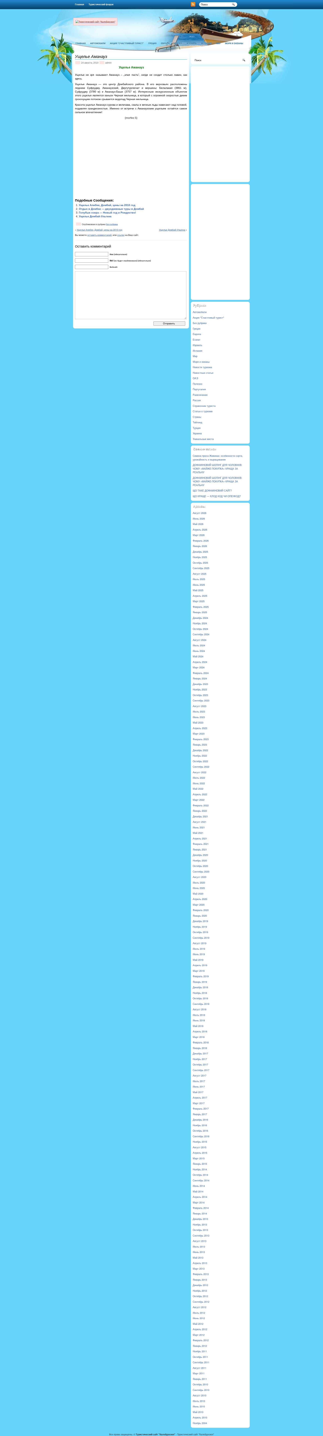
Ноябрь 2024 (200, 623)
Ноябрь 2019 (200, 926)
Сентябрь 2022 (201, 766)
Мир (218, 43)
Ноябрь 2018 (200, 993)
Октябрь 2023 (200, 695)
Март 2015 (198, 1158)
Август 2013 (199, 1241)
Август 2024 (199, 640)
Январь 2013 (200, 1279)
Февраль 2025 (201, 607)
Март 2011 (198, 1373)
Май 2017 (198, 1092)
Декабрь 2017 (200, 1053)
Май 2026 (198, 524)
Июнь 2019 (199, 954)
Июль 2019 (199, 948)
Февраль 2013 (201, 1274)
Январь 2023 (200, 744)
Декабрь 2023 (200, 684)
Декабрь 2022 (200, 750)
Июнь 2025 (199, 584)
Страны (197, 417)
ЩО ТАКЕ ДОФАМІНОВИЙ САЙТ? (212, 490)
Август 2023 (199, 706)
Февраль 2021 (201, 844)
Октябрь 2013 (200, 1230)
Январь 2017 (200, 1114)
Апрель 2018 (200, 1031)
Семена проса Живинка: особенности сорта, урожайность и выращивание (218, 457)
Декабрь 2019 (200, 921)
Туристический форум (101, 4)
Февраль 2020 (201, 910)
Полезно (197, 384)
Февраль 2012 (201, 1340)
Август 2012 (199, 1307)
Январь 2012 (200, 1346)
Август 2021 (199, 822)
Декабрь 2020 (200, 855)
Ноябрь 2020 (200, 860)
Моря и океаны (234, 43)
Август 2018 (199, 1009)
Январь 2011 (200, 1379)
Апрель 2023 (200, 728)
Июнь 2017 (199, 1086)
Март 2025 (198, 601)
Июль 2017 (199, 1081)
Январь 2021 (200, 849)
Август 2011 (199, 1368)
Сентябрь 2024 (201, 634)
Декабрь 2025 (200, 551)
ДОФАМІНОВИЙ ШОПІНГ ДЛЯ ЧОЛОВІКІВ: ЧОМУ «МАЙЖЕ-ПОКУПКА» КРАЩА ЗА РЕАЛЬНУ (217, 468)
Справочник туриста (204, 406)
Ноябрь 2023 (200, 689)
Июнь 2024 (199, 651)
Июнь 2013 (199, 1252)
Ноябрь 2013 (200, 1224)
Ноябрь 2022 (200, 755)
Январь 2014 (200, 1213)
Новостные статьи (203, 372)
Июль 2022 (199, 777)
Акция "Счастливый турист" (127, 43)
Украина (197, 433)
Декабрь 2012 (200, 1285)
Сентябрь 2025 (201, 568)
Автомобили (97, 43)
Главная (79, 4)
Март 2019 (198, 971)
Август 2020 (199, 877)
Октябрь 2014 (200, 1175)
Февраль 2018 (201, 1042)
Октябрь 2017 (200, 1064)
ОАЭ (195, 378)
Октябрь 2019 (200, 932)
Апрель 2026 (200, 529)
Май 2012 (198, 1324)
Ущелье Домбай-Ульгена (95, 216)
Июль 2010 (199, 1401)
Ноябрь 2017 (200, 1059)
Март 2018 (198, 1037)
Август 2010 (199, 1395)
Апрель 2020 (200, 899)
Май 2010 (198, 1412)
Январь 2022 (200, 811)
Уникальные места (203, 439)
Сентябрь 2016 (201, 1136)
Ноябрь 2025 (200, 557)
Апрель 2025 (200, 596)
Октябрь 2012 (200, 1296)
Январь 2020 (200, 915)
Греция (152, 43)
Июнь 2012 (199, 1318)
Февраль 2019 (201, 976)
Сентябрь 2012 (201, 1301)
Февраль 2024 (201, 673)
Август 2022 (199, 772)
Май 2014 (198, 1191)
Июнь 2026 (199, 518)
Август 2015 (199, 1147)
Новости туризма (202, 367)
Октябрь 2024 (200, 629)
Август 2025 (199, 573)
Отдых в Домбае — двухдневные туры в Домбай (111, 208)
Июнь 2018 (199, 1020)
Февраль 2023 (201, 739)
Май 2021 (198, 833)
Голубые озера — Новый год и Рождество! (107, 212)
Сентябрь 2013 (201, 1235)
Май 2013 (198, 1257)
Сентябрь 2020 (201, 871)
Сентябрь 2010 (201, 1390)
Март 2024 (198, 667)
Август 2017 (199, 1075)
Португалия (199, 389)
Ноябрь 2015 (200, 1141)
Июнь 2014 (199, 1186)
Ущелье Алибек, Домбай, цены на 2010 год (107, 205)
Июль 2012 (199, 1312)
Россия (197, 400)
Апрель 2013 (200, 1263)
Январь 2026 (200, 546)
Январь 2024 (200, 678)
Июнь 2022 (199, 783)
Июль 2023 (199, 711)
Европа (165, 43)
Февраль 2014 (201, 1208)
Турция (197, 428)
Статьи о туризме (203, 411)
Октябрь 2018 (200, 998)
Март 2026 (198, 535)
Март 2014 (198, 1202)
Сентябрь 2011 (201, 1362)
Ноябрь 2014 (200, 1169)
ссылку (120, 234)
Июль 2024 (199, 645)
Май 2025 (198, 590)
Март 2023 (198, 733)
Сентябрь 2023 (201, 700)
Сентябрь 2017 (201, 1070)
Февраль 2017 (201, 1108)
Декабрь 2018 (200, 987)
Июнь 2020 (199, 888)
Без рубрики (112, 224)
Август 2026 (199, 513)
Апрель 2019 (200, 965)
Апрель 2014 (200, 1197)
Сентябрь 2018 (201, 1004)
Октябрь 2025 (200, 562)
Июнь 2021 (199, 827)
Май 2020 (198, 893)
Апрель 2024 (200, 662)
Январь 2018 (200, 1048)
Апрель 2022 (200, 794)
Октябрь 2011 (200, 1357)
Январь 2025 (200, 612)
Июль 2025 (199, 579)
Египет (178, 43)
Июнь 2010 (199, 1406)
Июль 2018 (199, 1015)
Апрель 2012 (200, 1329)
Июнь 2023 (199, 717)
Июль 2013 (199, 1246)
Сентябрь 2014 (201, 1180)
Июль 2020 (199, 882)
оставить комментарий (99, 234)
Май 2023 (198, 722)
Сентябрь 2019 (201, 937)
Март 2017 (198, 1103)
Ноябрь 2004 (200, 1423)
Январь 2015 (200, 1163)
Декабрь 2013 (200, 1219)
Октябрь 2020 (200, 866)
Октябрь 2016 (200, 1130)
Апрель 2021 (200, 838)
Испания (206, 43)
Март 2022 (198, 799)
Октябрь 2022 (200, 761)
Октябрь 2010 (200, 1384)
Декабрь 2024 (200, 618)
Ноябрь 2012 (200, 1290)
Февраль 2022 (201, 805)
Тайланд (197, 422)
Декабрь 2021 (200, 816)
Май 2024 (198, 656)
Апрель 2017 (200, 1097)
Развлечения (200, 395)
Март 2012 (198, 1335)
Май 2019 (198, 960)
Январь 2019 (200, 982)
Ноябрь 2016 (200, 1125)
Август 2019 (199, 943)
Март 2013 (198, 1268)
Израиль (192, 43)
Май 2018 (198, 1026)
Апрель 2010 (200, 1417)
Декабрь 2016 (200, 1119)
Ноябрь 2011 (200, 1351)
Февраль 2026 (201, 540)
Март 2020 (198, 904)
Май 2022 (198, 788)
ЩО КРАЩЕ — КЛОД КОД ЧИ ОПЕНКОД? (217, 496)
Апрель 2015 (200, 1152)
